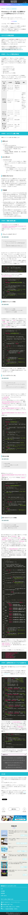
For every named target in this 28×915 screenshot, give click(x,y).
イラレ (17, 19)
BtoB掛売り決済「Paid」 (8, 904)
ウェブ (18, 843)
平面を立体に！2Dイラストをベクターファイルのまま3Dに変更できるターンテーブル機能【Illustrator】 (17, 832)
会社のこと (24, 851)
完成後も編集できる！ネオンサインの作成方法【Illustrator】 (17, 871)
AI (26, 835)
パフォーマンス (24, 843)
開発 (26, 867)
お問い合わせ (4, 895)
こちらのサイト (6, 673)
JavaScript (14, 8)
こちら (24, 792)
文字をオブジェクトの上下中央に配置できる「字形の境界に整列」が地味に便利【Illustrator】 (17, 855)
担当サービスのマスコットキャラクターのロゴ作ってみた (17, 847)
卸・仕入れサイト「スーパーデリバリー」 (12, 902)
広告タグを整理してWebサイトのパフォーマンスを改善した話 (17, 839)
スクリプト (5, 19)
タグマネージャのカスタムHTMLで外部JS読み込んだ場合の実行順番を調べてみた (17, 863)
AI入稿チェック (12, 19)
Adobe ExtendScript (18, 17)
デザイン (8, 8)
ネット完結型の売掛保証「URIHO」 (10, 908)
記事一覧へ (14, 809)
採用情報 (3, 893)
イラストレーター (22, 19)
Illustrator (12, 17)
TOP (2, 888)
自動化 (8, 17)
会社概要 (3, 891)
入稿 (8, 19)
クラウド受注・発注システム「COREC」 (11, 906)
